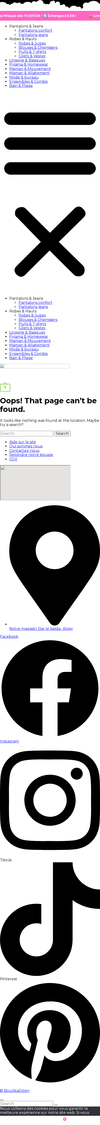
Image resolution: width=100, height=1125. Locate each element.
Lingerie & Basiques (27, 60)
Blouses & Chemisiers (38, 47)
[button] (50, 192)
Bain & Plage (21, 85)
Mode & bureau (24, 77)
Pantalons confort (35, 30)
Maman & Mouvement (30, 69)
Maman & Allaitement (29, 73)
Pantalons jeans (33, 35)
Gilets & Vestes (32, 56)
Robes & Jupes (32, 43)
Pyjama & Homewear (28, 64)
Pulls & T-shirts (32, 51)
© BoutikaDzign (15, 1090)
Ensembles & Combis (28, 81)
